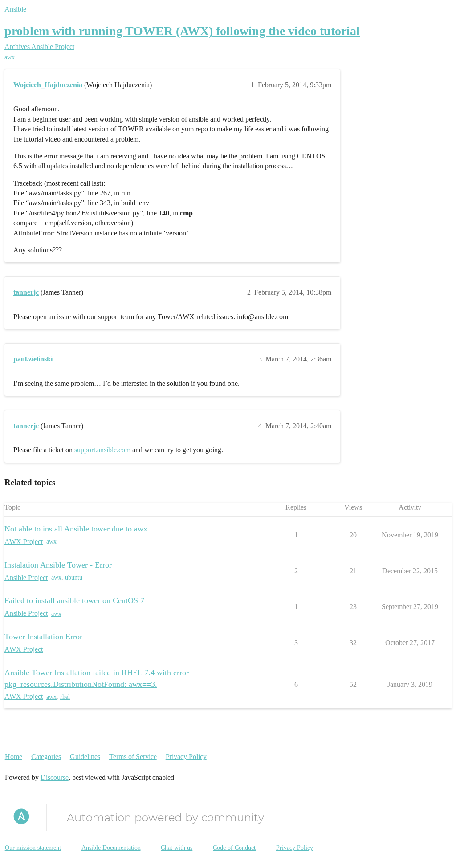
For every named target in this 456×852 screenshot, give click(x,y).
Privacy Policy (186, 756)
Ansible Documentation (111, 847)
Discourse (55, 777)
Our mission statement (33, 847)
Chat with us (176, 847)
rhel (65, 697)
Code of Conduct (234, 847)
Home (13, 756)
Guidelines (85, 756)
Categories (46, 756)
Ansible (15, 9)
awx (9, 57)
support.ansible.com (102, 450)
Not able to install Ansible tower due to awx (75, 528)
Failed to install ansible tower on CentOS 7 (74, 600)
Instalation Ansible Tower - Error (58, 564)
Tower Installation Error (43, 636)
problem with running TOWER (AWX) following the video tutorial (182, 31)
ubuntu (73, 577)
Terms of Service (133, 756)
